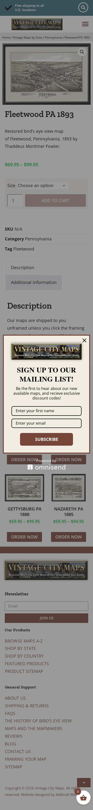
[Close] (84, 340)
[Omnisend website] (46, 464)
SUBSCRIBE (46, 439)
